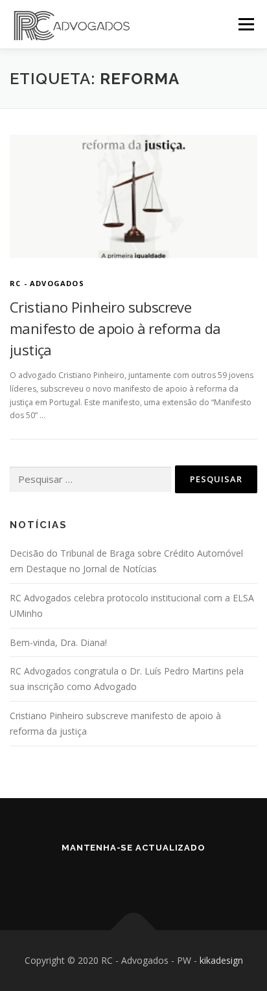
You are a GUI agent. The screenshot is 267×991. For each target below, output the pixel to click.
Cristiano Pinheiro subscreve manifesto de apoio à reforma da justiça (115, 328)
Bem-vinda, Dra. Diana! (58, 642)
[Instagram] (151, 875)
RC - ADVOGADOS (47, 283)
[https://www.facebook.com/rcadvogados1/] (115, 875)
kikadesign (221, 960)
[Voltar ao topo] (134, 930)
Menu (245, 24)
